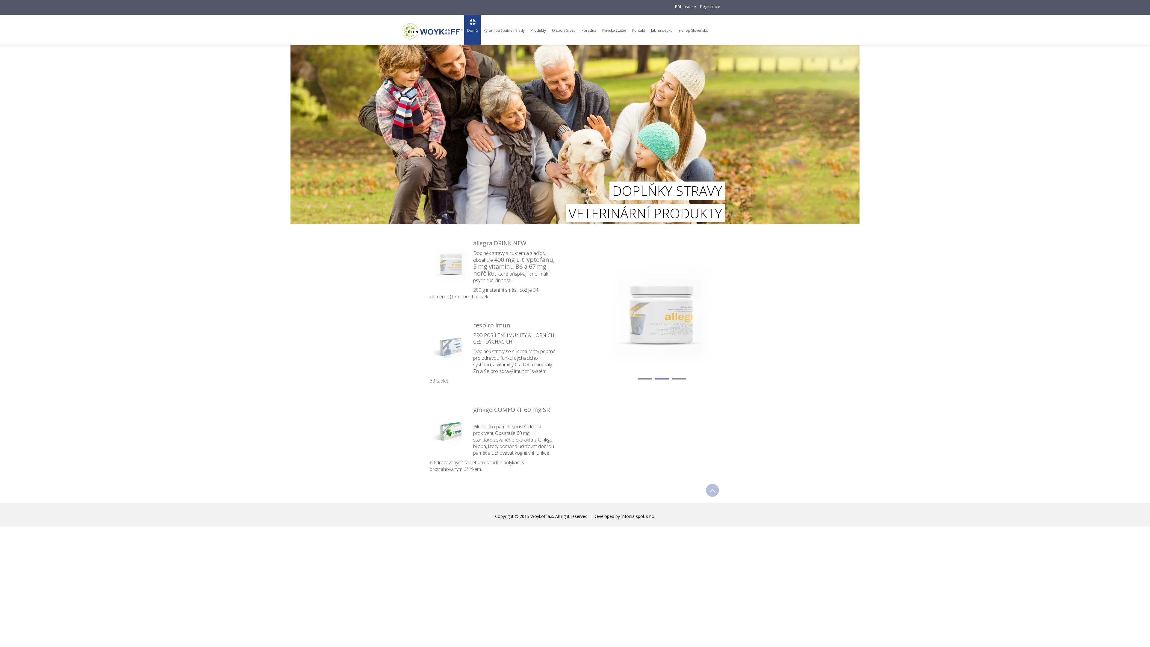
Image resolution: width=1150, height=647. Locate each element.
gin (477, 410)
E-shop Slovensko (693, 30)
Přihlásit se (685, 6)
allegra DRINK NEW (499, 243)
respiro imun (491, 325)
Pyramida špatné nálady (504, 30)
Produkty (538, 30)
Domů (472, 30)
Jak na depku (662, 30)
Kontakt (638, 30)
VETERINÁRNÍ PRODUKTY (645, 213)
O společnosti (564, 30)
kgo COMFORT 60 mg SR (516, 410)
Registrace (710, 6)
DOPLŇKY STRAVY (667, 191)
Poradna (589, 30)
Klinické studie (614, 30)
